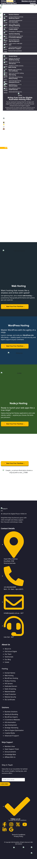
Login (34, 1)
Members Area (27, 1)
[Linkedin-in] (4, 829)
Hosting (2, 54)
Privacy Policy (18, 836)
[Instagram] (11, 824)
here (32, 186)
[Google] (11, 829)
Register (33, 3)
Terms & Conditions (18, 835)
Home (2, 10)
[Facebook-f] (4, 824)
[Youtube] (24, 824)
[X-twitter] (18, 824)
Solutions (3, 12)
